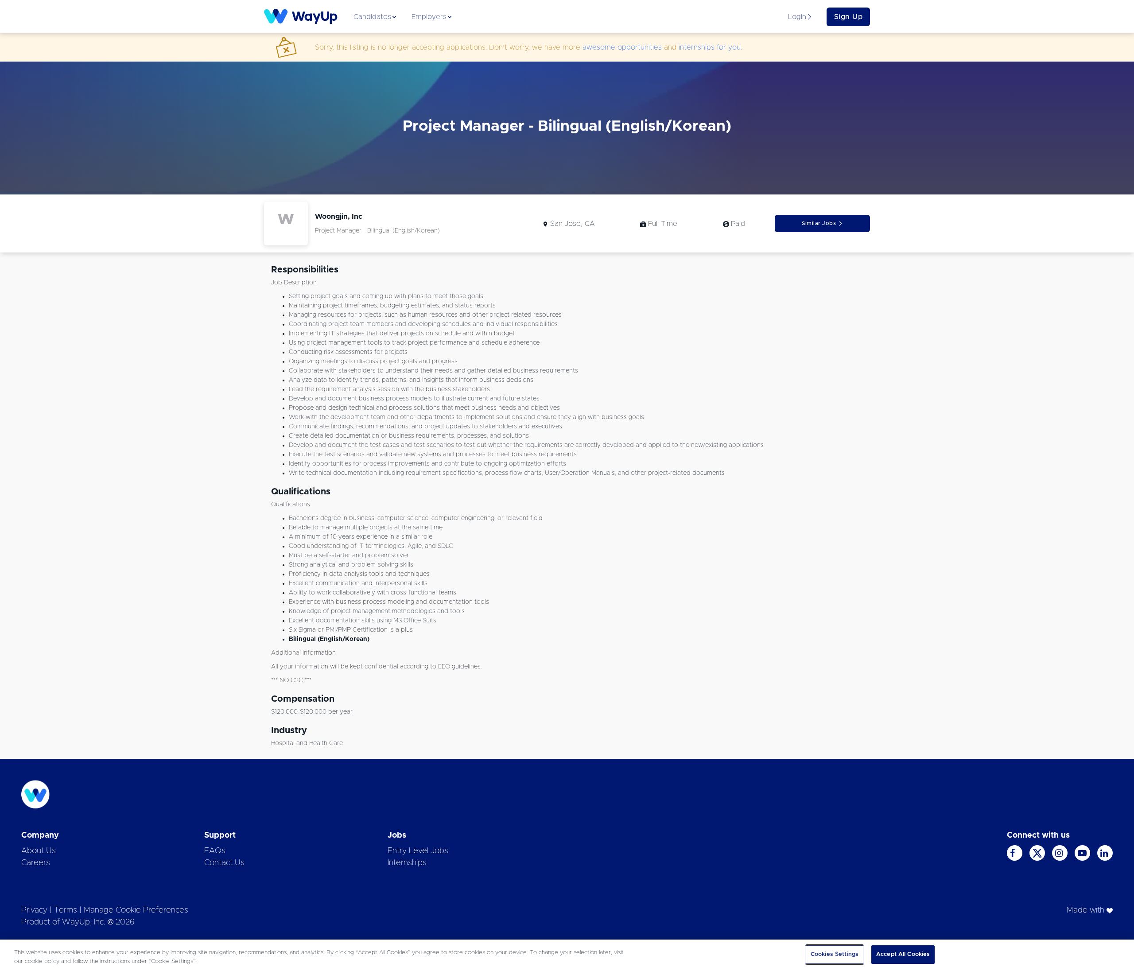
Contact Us (224, 863)
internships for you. (710, 47)
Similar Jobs (819, 223)
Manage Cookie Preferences (136, 910)
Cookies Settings (834, 954)
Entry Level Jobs (418, 851)
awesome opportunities (622, 47)
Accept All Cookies (903, 954)
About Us (38, 851)
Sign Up (848, 16)
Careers (35, 863)
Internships (407, 863)
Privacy (34, 910)
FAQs (214, 851)
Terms (65, 910)
